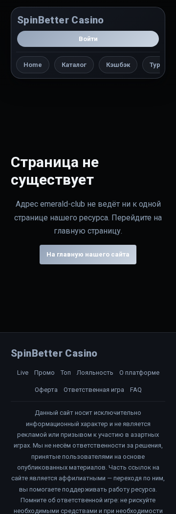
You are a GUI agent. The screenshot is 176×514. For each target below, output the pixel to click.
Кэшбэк (118, 64)
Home (32, 64)
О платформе (139, 372)
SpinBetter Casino (60, 20)
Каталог (74, 64)
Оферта (46, 389)
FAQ (136, 389)
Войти (88, 39)
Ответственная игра (94, 389)
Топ (66, 372)
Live (22, 372)
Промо (44, 372)
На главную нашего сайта (88, 254)
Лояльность (95, 372)
